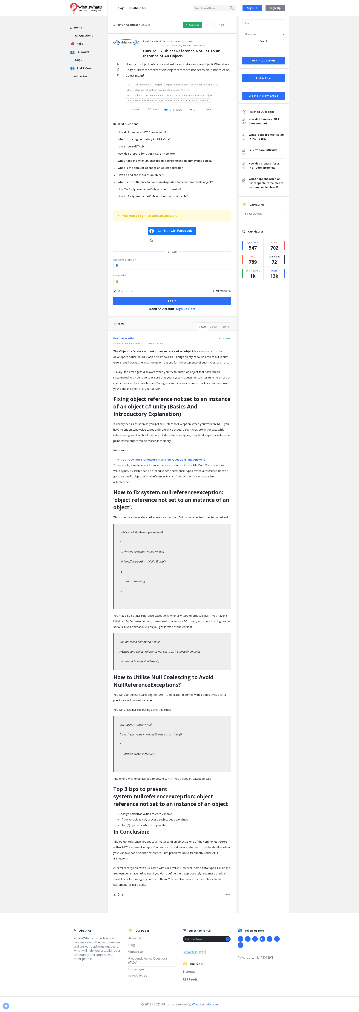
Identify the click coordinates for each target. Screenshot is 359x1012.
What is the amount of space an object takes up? (150, 168)
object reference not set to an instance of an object (191, 84)
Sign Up (275, 8)
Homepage (136, 969)
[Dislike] (117, 74)
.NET (129, 84)
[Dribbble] (255, 939)
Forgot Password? (221, 290)
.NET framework (143, 84)
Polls (80, 43)
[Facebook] (240, 939)
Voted (202, 326)
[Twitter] (248, 939)
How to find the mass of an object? (141, 175)
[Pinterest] (277, 939)
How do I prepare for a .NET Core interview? (146, 153)
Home (78, 27)
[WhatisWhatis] (89, 8)
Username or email (124, 259)
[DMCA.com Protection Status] (194, 952)
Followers (83, 52)
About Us (139, 8)
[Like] (117, 63)
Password (119, 275)
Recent (225, 326)
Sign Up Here (186, 309)
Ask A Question (263, 60)
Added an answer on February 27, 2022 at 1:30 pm (138, 343)
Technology (176, 45)
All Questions (84, 35)
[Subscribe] (227, 939)
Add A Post (263, 78)
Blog (121, 8)
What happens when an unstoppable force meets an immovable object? (165, 160)
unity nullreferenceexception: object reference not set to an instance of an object (168, 100)
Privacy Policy (137, 976)
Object (158, 84)
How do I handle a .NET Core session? (142, 132)
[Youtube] (262, 939)
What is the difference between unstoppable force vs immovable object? (165, 182)
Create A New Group (263, 95)
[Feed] (240, 945)
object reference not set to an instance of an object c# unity (157, 89)
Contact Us (136, 952)
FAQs (78, 60)
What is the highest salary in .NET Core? (144, 139)
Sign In (252, 8)
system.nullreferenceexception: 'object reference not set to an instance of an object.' (170, 95)
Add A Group (85, 68)
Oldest (213, 326)
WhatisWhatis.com (205, 1004)
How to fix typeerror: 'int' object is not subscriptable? (153, 196)
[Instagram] (269, 939)
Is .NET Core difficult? (132, 146)
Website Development (194, 45)
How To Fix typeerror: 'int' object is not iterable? (149, 189)
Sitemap (189, 971)
